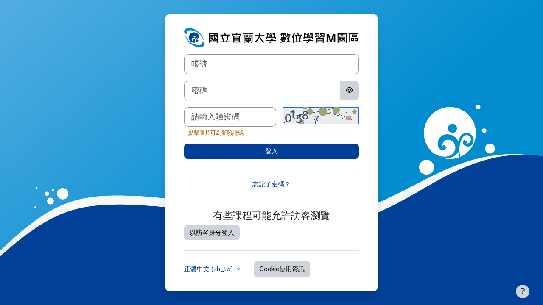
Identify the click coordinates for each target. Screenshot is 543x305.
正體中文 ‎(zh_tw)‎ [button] (209, 269)
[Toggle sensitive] (349, 90)
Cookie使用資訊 (282, 269)
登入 (271, 151)
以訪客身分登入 (212, 232)
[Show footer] (522, 291)
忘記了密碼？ (271, 184)
